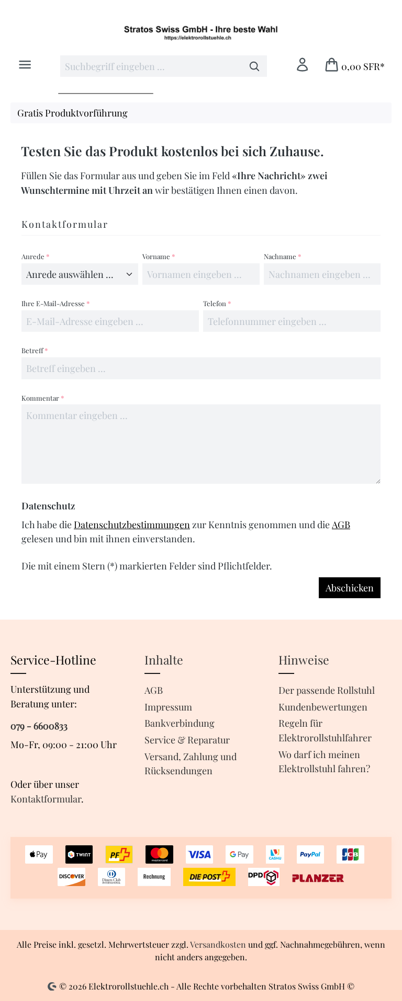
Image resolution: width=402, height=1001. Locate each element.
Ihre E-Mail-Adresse (55, 303)
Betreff (34, 350)
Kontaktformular (45, 798)
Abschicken (350, 587)
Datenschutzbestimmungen (132, 524)
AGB (341, 524)
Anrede (35, 256)
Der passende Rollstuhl (326, 689)
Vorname (158, 256)
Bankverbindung (179, 722)
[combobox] (151, 66)
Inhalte (163, 659)
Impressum (168, 706)
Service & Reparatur (187, 739)
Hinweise (303, 659)
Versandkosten (218, 944)
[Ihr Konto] (302, 65)
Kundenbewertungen (322, 706)
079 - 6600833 (39, 725)
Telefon (217, 303)
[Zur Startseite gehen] (201, 32)
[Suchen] (254, 66)
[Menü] (24, 65)
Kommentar (42, 397)
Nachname (282, 256)
